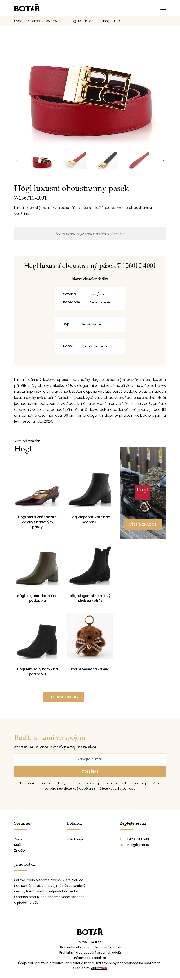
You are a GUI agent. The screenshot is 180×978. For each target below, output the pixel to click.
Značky (20, 850)
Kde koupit (75, 839)
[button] (161, 161)
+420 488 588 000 (141, 839)
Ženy (18, 839)
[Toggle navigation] (163, 8)
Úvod (18, 21)
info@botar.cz (138, 844)
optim (99, 968)
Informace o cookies (90, 958)
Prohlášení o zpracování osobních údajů (90, 952)
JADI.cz (95, 942)
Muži (17, 844)
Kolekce (34, 21)
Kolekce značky (64, 696)
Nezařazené (54, 21)
